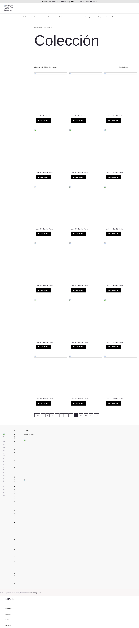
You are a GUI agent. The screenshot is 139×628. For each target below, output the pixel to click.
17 (91, 415)
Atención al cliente (29, 434)
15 (81, 415)
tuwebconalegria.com (34, 593)
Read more (43, 120)
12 (66, 415)
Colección (42, 27)
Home (36, 27)
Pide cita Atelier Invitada (14, 503)
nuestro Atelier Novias (60, 1)
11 (61, 415)
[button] (69, 607)
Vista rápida (51, 112)
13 (71, 415)
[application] (79, 17)
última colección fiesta (88, 1)
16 (86, 415)
